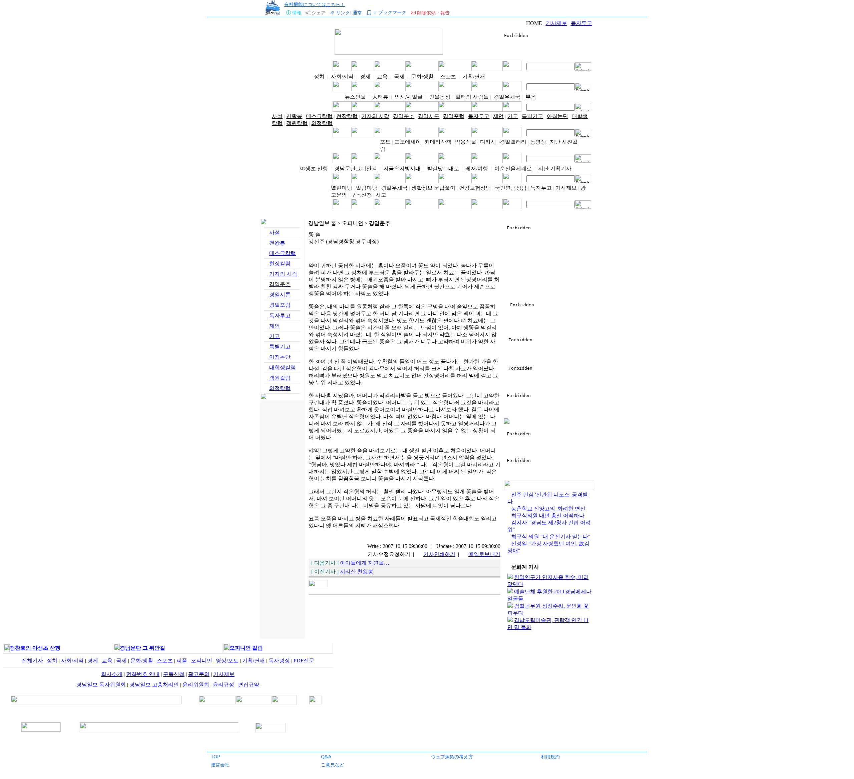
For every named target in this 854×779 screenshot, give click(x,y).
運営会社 (220, 764)
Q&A (326, 756)
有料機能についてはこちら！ (314, 4)
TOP (215, 756)
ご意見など (332, 764)
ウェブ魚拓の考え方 (452, 756)
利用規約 (550, 756)
